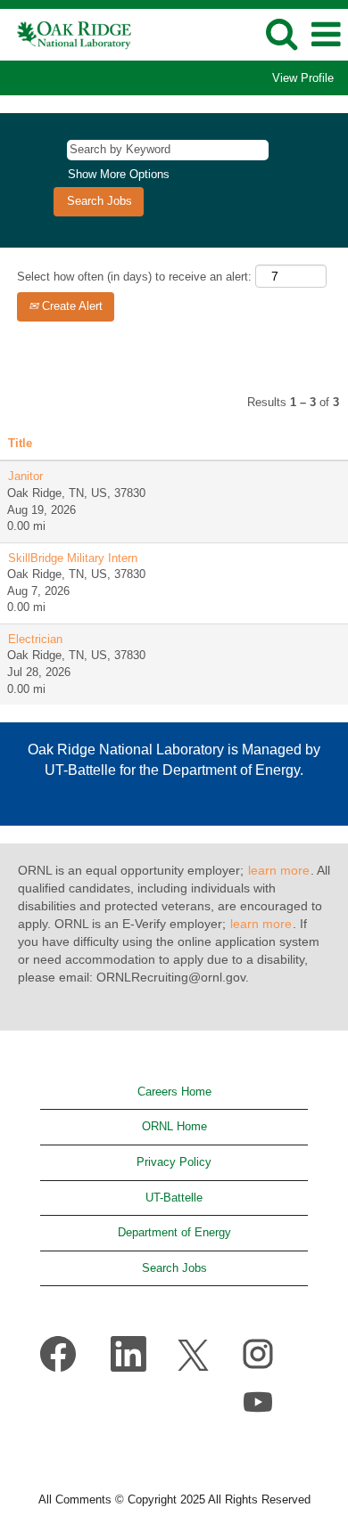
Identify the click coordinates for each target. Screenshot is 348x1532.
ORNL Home (174, 1126)
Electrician (35, 639)
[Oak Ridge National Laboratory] (68, 33)
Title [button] (20, 443)
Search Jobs (174, 1268)
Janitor (25, 476)
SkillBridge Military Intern (72, 558)
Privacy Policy (174, 1162)
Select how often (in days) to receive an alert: (134, 276)
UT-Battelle (174, 1197)
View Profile (303, 78)
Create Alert (70, 306)
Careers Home (174, 1091)
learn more (279, 870)
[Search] (281, 33)
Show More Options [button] (119, 174)
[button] (325, 34)
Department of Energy (174, 1232)
